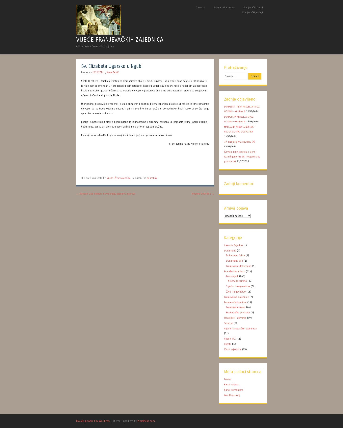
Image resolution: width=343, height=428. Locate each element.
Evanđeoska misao (224, 7)
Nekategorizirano (237, 280)
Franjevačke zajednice (236, 297)
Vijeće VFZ (230, 338)
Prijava (227, 379)
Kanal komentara (233, 389)
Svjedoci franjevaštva (238, 286)
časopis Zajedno (233, 245)
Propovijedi (232, 276)
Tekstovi (228, 323)
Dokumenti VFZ (234, 260)
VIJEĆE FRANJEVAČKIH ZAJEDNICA (119, 39)
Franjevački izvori (253, 7)
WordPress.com (146, 420)
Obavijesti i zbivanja (235, 317)
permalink (152, 178)
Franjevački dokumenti (238, 266)
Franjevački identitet (235, 302)
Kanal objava (231, 384)
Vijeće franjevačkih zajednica (240, 328)
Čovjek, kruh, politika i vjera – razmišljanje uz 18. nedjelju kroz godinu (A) (242, 156)
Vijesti (110, 178)
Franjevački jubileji (252, 12)
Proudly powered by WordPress (93, 420)
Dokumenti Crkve (235, 255)
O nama (200, 7)
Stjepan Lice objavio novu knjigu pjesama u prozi (105, 193)
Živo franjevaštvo (236, 291)
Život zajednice (123, 178)
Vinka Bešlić (113, 72)
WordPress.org (232, 395)
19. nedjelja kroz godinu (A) (240, 141)
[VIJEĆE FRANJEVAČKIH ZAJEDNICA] (98, 34)
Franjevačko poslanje (238, 312)
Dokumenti (230, 250)
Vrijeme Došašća (203, 193)
